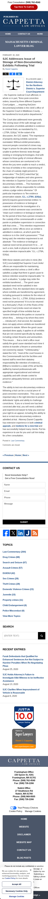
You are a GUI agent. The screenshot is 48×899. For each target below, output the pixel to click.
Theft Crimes (11, 584)
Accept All (16, 884)
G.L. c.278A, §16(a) (31, 197)
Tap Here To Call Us (24, 7)
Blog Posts (24, 858)
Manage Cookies (33, 811)
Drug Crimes (11, 557)
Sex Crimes (11, 578)
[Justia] (27, 533)
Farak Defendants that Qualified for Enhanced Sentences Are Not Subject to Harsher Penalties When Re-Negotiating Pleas (23, 661)
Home (8, 34)
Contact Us (24, 34)
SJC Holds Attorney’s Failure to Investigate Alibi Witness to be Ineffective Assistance (23, 677)
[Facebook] (6, 533)
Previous (8, 455)
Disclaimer (24, 834)
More (40, 34)
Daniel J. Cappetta (24, 741)
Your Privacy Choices (28, 808)
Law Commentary (18, 441)
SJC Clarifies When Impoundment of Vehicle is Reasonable (21, 691)
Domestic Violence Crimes (18, 589)
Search (41, 635)
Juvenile (9, 594)
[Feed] (34, 533)
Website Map (24, 842)
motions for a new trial (27, 426)
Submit (24, 522)
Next (26, 455)
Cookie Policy (15, 811)
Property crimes (13, 600)
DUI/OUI (9, 573)
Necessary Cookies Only (17, 891)
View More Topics (11, 616)
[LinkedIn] (20, 533)
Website (24, 827)
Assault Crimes (12, 568)
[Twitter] (13, 533)
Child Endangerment (15, 605)
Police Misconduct (13, 611)
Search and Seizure (15, 562)
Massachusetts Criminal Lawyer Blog (24, 21)
